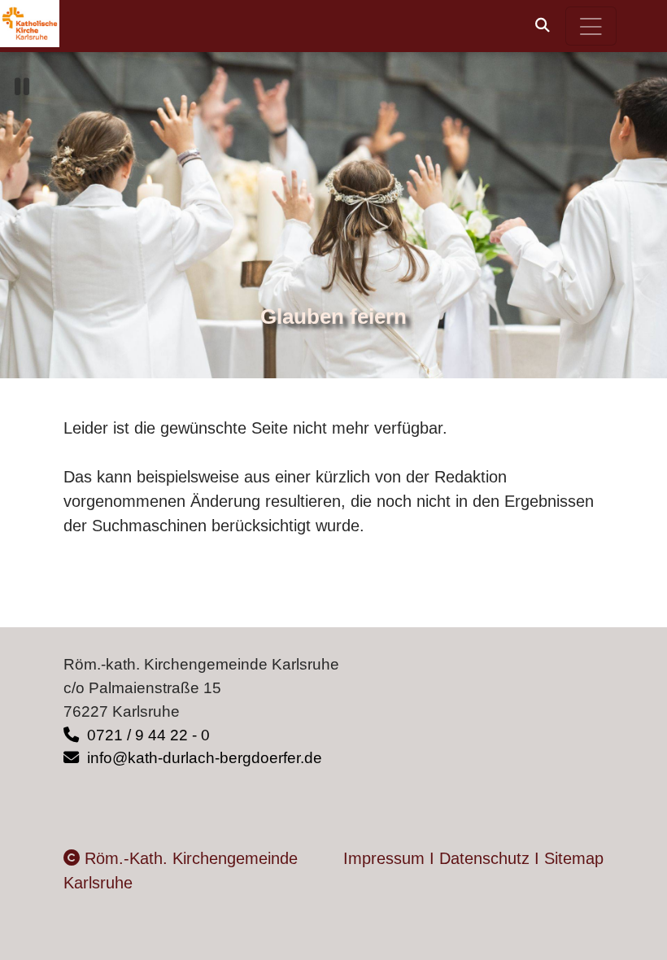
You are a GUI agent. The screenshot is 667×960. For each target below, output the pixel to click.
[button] (542, 25)
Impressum (384, 858)
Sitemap (574, 858)
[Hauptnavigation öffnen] (591, 26)
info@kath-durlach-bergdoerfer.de (202, 757)
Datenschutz (484, 858)
